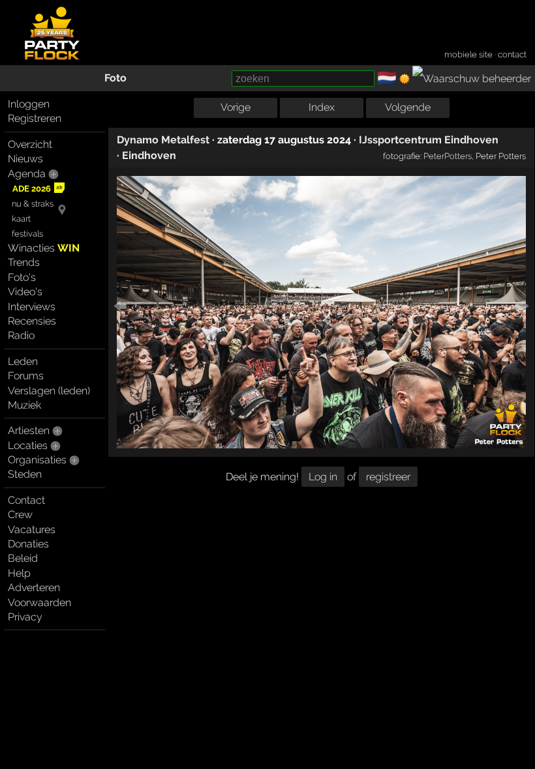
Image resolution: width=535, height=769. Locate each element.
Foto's (22, 277)
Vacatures (31, 529)
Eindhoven (149, 155)
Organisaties (37, 460)
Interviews (31, 306)
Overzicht (30, 144)
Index (322, 107)
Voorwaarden (39, 602)
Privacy (25, 617)
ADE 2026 (31, 189)
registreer (388, 477)
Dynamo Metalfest (163, 140)
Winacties (44, 248)
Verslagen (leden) (49, 390)
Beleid (23, 558)
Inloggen (29, 104)
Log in (323, 477)
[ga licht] (404, 79)
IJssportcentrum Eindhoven (428, 140)
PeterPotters (447, 156)
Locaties (28, 445)
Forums (26, 376)
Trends (24, 262)
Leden (23, 361)
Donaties (28, 544)
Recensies (32, 321)
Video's (25, 291)
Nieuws (25, 158)
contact (512, 54)
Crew (20, 514)
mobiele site (468, 54)
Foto (115, 78)
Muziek (24, 405)
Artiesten (29, 430)
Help (19, 573)
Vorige (236, 107)
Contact (26, 500)
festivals (27, 234)
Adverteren (34, 587)
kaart (21, 219)
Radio (21, 335)
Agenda (27, 173)
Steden (25, 474)
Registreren (34, 118)
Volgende (408, 107)
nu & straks (33, 204)
